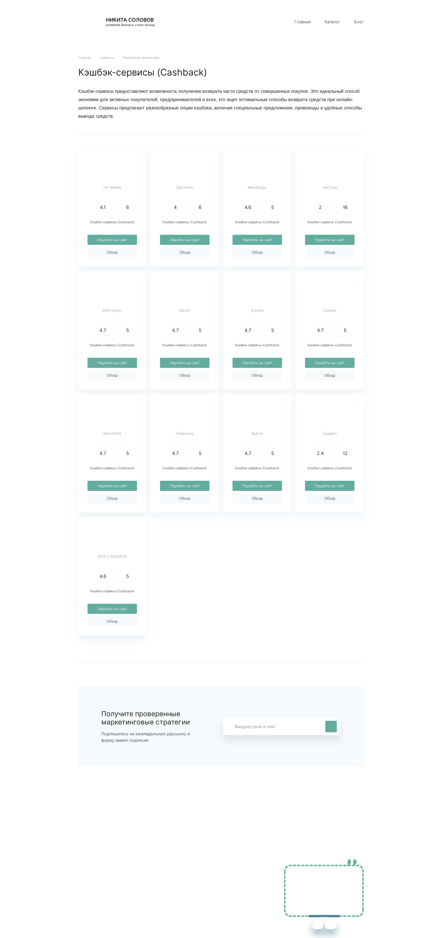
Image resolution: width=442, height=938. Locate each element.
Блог (359, 21)
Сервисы (107, 57)
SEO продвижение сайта (100, 889)
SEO (169, 896)
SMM (169, 889)
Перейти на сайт (112, 239)
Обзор (112, 252)
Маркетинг (175, 882)
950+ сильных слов (95, 882)
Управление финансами (140, 57)
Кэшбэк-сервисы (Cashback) (112, 222)
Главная (302, 21)
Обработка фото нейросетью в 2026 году (115, 896)
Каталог (332, 21)
